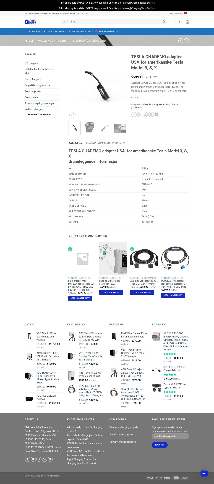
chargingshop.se (128, 434)
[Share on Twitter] (139, 114)
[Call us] (44, 459)
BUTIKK (48, 31)
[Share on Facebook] (134, 114)
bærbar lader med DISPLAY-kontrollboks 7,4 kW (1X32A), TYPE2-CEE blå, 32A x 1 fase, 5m (81, 285)
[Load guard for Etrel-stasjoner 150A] (113, 259)
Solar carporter (33, 91)
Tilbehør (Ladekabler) (88, 40)
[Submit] (164, 22)
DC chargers (31, 63)
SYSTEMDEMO (33, 31)
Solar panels (31, 97)
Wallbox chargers (52, 40)
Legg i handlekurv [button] (80, 298)
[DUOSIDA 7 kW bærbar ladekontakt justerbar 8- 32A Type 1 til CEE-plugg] (175, 259)
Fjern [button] (153, 2)
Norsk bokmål (176, 13)
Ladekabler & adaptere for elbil (39, 71)
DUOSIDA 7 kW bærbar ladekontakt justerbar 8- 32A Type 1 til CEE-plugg (173, 284)
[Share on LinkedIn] (156, 114)
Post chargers (33, 79)
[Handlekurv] (187, 21)
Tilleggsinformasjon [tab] (97, 143)
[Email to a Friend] (145, 114)
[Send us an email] (39, 459)
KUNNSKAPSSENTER (79, 31)
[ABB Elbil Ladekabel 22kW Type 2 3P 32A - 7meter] (144, 259)
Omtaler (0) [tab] (118, 143)
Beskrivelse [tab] (75, 143)
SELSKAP (59, 31)
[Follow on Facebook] (27, 459)
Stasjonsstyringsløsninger (39, 103)
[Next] (121, 85)
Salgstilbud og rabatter (38, 85)
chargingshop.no (128, 441)
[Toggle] (57, 109)
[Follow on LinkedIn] (50, 459)
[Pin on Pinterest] (151, 114)
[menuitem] (106, 31)
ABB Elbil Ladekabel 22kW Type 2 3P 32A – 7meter (143, 282)
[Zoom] (72, 115)
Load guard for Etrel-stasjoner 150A (110, 282)
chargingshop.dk (129, 427)
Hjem (29, 40)
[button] (204, 474)
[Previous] (73, 85)
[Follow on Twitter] (33, 459)
